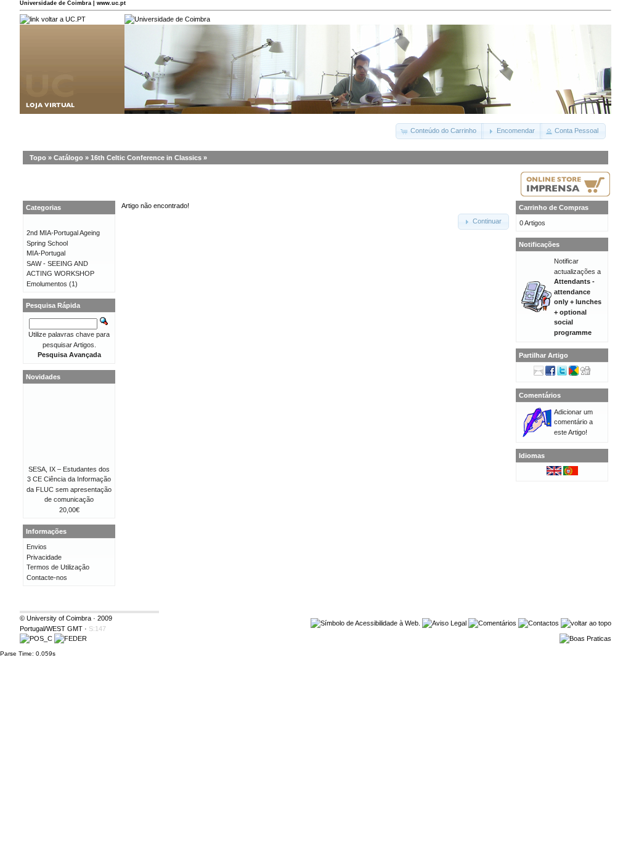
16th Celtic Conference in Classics (146, 157)
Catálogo (68, 157)
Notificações (539, 244)
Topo (38, 157)
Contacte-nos (46, 577)
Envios (36, 546)
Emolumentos (46, 284)
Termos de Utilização (57, 567)
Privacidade (44, 557)
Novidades (43, 376)
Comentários (540, 395)
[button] (440, 131)
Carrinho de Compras (553, 207)
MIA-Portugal (45, 253)
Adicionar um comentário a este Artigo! (573, 422)
